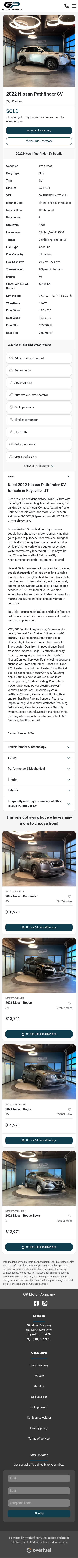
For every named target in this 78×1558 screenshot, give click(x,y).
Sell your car (39, 1397)
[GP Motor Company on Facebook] (34, 1303)
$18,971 (12, 912)
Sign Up (39, 1513)
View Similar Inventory (39, 140)
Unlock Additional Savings (41, 927)
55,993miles (65, 1114)
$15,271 (12, 1125)
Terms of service (39, 1438)
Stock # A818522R (15, 1104)
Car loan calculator (39, 1417)
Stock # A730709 (14, 998)
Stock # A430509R (15, 1210)
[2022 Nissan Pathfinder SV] (39, 858)
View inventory (39, 1365)
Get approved (39, 1407)
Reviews (39, 1376)
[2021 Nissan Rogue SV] (39, 965)
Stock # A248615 (14, 891)
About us (39, 1386)
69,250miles (65, 901)
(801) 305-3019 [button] (42, 1339)
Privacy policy (39, 1428)
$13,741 (12, 1018)
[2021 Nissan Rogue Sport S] (39, 1178)
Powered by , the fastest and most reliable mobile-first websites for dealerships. (39, 1540)
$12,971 (12, 1231)
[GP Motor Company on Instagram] (43, 1303)
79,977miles (65, 1008)
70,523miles (65, 1221)
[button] (66, 6)
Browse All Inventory (39, 130)
